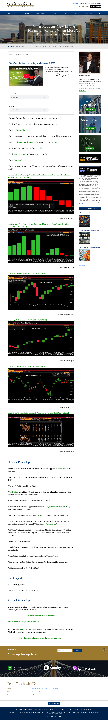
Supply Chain (13, 492)
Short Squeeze (51, 524)
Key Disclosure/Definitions (83, 709)
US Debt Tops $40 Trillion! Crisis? (89, 230)
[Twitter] (56, 717)
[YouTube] (60, 717)
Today (22, 629)
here (96, 185)
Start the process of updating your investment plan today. (40, 638)
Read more (82, 90)
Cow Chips (43, 515)
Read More (82, 265)
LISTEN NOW (90, 148)
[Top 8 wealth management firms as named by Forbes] (20, 4)
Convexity (17, 160)
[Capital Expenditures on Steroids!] (84, 255)
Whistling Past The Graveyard (26, 142)
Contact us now (54, 703)
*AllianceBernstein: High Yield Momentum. (23, 622)
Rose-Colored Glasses (51, 142)
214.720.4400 (36, 692)
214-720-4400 (82, 6)
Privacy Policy (55, 709)
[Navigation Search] (99, 13)
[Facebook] (47, 717)
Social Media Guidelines (24, 709)
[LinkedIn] (51, 717)
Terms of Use (66, 709)
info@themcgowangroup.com (41, 695)
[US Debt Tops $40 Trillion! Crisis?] (84, 238)
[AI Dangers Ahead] (84, 221)
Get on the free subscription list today (40, 616)
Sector (62, 469)
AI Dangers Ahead (84, 213)
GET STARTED (89, 109)
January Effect (21, 130)
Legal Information (40, 709)
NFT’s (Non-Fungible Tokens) (54, 507)
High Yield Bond (20, 154)
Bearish (38, 148)
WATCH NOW (90, 128)
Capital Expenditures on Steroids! (89, 247)
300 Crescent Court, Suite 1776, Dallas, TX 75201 (46, 689)
